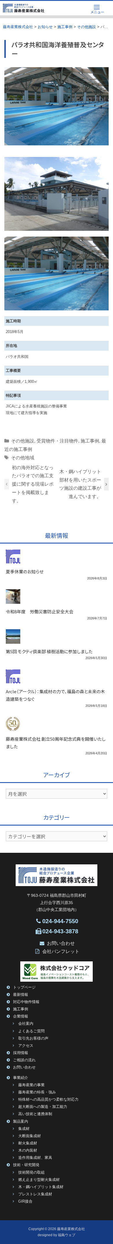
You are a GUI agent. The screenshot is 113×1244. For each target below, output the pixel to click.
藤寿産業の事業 (31, 1085)
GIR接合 (25, 1201)
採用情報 (20, 1053)
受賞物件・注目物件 (57, 440)
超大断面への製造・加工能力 (42, 1107)
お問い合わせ (61, 943)
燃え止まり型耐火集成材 (39, 1180)
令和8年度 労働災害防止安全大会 (39, 611)
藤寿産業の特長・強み (37, 1092)
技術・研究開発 (26, 1165)
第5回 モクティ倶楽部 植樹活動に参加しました (49, 651)
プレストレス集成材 (35, 1194)
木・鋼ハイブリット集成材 (40, 1187)
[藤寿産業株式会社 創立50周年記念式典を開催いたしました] (13, 727)
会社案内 (25, 1024)
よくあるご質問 (31, 1031)
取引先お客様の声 (33, 1038)
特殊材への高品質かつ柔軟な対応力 (48, 1099)
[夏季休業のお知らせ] (13, 560)
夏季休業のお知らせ (24, 571)
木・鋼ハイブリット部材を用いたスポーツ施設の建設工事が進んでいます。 (80, 484)
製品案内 (20, 1121)
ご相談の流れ (24, 1060)
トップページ (24, 987)
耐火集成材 (27, 1143)
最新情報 (20, 995)
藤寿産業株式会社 (71, 1229)
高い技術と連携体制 (35, 1114)
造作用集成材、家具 (35, 1158)
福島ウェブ (66, 1235)
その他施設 (22, 440)
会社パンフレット (60, 951)
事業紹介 (20, 1078)
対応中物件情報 (26, 1002)
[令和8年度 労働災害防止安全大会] (13, 600)
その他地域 (22, 457)
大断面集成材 (29, 1136)
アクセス (25, 1046)
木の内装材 (27, 1150)
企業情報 (20, 1016)
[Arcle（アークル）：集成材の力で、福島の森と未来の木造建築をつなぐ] (13, 680)
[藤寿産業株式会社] (23, 8)
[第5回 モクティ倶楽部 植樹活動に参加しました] (13, 640)
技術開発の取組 (31, 1172)
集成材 (24, 1129)
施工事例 (90, 440)
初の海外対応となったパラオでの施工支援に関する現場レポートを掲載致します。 (33, 484)
